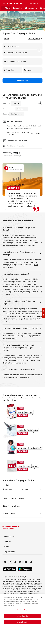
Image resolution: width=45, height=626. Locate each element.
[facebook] (5, 562)
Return (6, 39)
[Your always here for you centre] (22, 466)
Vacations (18, 8)
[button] (12, 70)
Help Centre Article (9, 338)
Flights (7, 8)
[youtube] (25, 562)
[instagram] (10, 562)
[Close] (41, 597)
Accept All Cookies (22, 622)
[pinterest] (31, 562)
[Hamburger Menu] (3, 3)
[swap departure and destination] (39, 50)
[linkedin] (20, 562)
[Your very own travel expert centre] (22, 448)
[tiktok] (15, 562)
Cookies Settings (22, 610)
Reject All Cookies (22, 616)
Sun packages (32, 8)
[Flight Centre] (14, 3)
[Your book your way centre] (22, 412)
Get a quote (34, 3)
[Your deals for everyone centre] (22, 430)
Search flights (22, 81)
